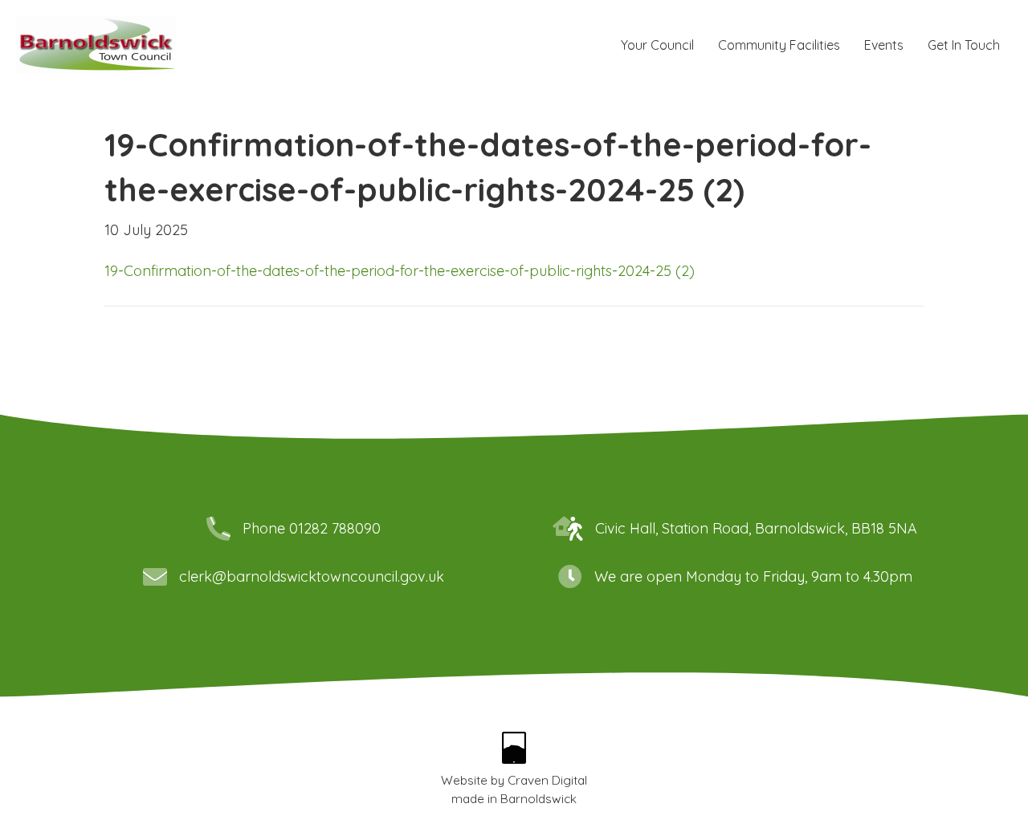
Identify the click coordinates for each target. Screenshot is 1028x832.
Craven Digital (547, 780)
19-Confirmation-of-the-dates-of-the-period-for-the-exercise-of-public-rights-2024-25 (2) (399, 271)
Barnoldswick (538, 798)
